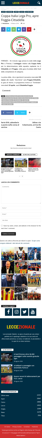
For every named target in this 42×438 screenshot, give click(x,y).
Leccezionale (18, 100)
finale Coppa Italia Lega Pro (24, 98)
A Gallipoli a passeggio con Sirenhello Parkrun (20, 170)
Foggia (36, 98)
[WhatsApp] (13, 29)
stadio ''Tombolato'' (31, 102)
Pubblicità (35, 427)
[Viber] (24, 29)
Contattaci (27, 427)
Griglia (3, 409)
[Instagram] (16, 312)
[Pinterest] (29, 29)
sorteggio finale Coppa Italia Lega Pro (13, 102)
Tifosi (3, 416)
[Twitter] (8, 29)
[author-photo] (21, 137)
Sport (16, 12)
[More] (34, 29)
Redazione (6, 23)
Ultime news (29, 12)
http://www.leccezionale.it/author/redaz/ (21, 148)
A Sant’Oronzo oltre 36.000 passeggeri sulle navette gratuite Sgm (7, 170)
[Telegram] (19, 29)
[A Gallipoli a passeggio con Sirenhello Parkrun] (21, 162)
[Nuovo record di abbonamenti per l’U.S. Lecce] (34, 162)
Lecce (7, 8)
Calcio (22, 12)
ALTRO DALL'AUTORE (29, 154)
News (3, 412)
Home (2, 8)
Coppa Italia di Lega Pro (25, 96)
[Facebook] (3, 29)
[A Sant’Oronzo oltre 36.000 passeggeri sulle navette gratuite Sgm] (7, 162)
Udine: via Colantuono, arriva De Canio (31, 124)
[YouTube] (32, 312)
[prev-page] (20, 176)
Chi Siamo (7, 427)
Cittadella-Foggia (12, 96)
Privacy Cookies (17, 427)
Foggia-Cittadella (7, 100)
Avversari (14, 8)
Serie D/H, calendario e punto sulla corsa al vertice (10, 124)
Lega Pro (26, 100)
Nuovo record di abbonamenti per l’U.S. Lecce (33, 170)
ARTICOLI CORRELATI (13, 154)
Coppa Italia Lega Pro (8, 98)
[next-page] (22, 176)
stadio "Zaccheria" (7, 104)
